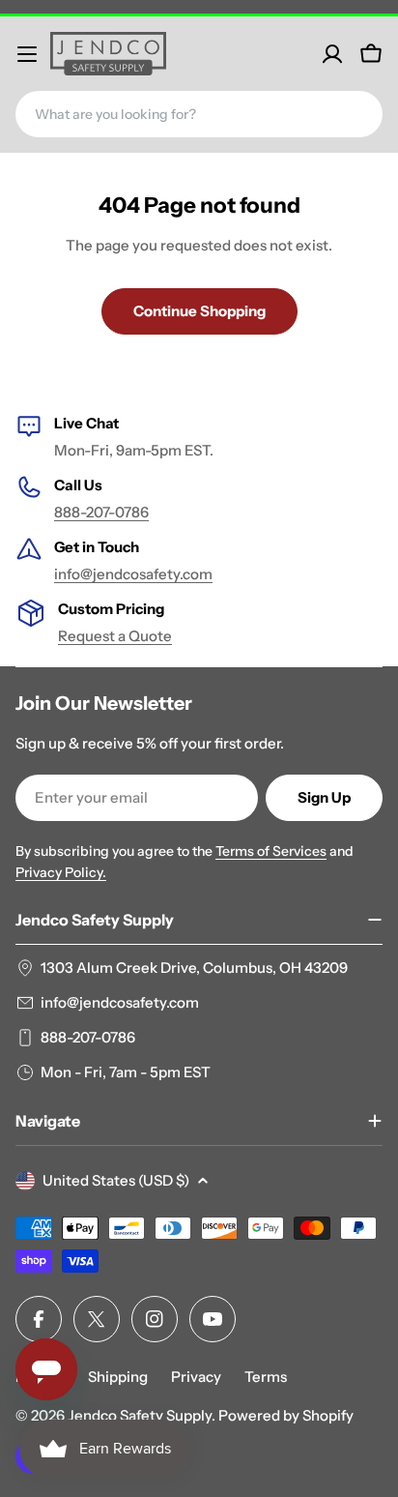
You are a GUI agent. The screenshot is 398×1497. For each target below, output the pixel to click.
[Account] (332, 54)
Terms (265, 1376)
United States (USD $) (116, 1180)
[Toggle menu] (27, 54)
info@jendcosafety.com (133, 574)
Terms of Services (271, 851)
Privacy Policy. (60, 872)
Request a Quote (115, 636)
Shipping (118, 1376)
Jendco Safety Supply (140, 1415)
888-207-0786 (101, 512)
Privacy (196, 1376)
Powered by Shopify (286, 1415)
